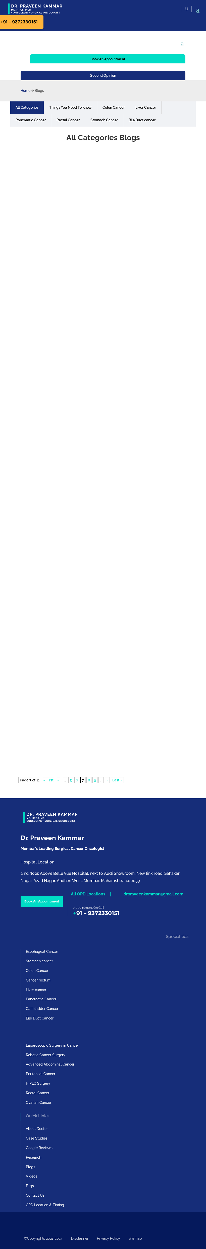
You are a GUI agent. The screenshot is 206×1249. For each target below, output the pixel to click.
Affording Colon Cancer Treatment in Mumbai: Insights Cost (91, 621)
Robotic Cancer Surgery (45, 1055)
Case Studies (36, 1138)
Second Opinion (103, 75)
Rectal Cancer (68, 120)
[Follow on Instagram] (35, 1222)
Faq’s (30, 1186)
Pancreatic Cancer (31, 120)
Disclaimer (79, 1238)
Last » (117, 780)
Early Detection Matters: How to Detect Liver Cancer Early (89, 326)
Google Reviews (39, 1148)
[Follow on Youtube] (25, 1222)
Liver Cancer (145, 107)
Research (33, 1157)
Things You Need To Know (70, 107)
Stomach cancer (39, 961)
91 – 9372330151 (98, 913)
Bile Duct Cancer (40, 1018)
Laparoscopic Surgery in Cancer (52, 1045)
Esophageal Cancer (42, 952)
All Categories (27, 107)
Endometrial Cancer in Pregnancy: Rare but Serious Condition (93, 444)
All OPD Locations (88, 894)
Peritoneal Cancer (40, 1074)
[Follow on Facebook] (45, 1222)
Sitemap (135, 1238)
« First (48, 780)
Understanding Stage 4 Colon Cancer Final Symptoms (85, 739)
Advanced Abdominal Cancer (50, 1064)
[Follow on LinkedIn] (55, 1222)
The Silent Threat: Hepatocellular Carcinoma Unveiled (86, 385)
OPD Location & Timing (45, 1205)
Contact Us (35, 1195)
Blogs (30, 1167)
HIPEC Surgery (38, 1083)
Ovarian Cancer (38, 1103)
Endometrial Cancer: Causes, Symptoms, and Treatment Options (96, 562)
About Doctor (37, 1129)
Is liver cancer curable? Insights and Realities (76, 267)
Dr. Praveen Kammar (43, 273)
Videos (31, 1176)
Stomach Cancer (104, 120)
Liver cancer (36, 990)
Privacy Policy (108, 1238)
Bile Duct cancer (142, 120)
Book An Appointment (107, 59)
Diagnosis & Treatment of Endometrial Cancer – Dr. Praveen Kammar (101, 503)
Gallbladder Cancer (42, 1009)
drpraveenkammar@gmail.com (153, 894)
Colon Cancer (113, 107)
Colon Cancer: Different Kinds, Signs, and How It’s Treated (88, 680)
